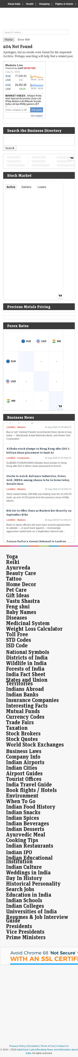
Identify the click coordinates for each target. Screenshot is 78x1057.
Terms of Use (48, 1046)
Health (29, 4)
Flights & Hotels (64, 4)
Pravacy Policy (17, 1046)
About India (14, 4)
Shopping (44, 4)
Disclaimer (33, 1046)
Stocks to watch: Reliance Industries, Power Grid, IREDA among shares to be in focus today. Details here (38, 477)
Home (9, 39)
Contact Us (63, 1046)
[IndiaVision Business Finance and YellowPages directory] (40, 19)
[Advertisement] (39, 1004)
